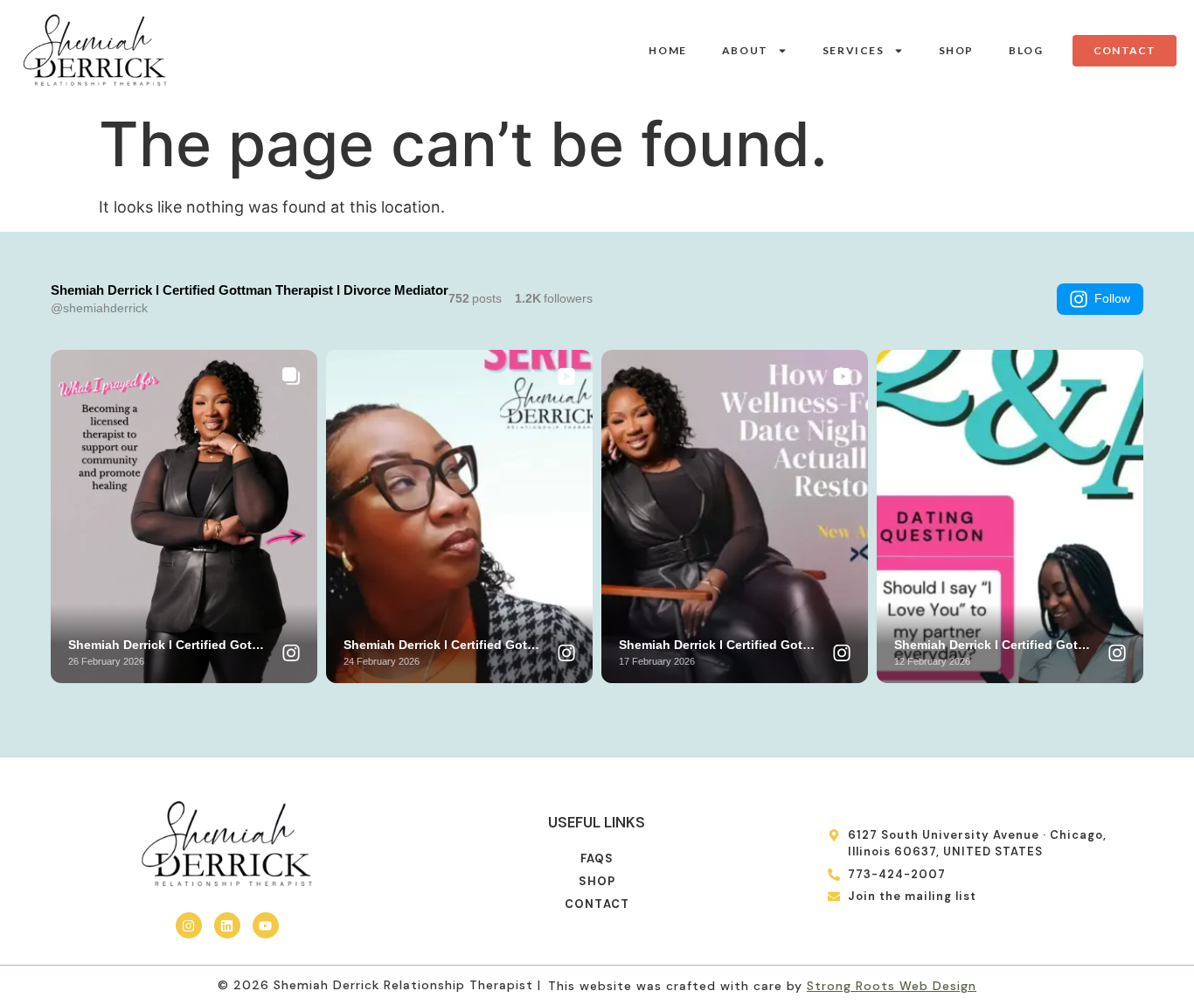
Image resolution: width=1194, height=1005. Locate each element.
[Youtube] (266, 925)
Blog (1026, 50)
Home (667, 50)
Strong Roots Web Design (891, 986)
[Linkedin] (227, 925)
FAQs (597, 858)
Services (854, 50)
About (745, 50)
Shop (956, 50)
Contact (597, 904)
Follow (1112, 298)
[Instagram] (189, 925)
